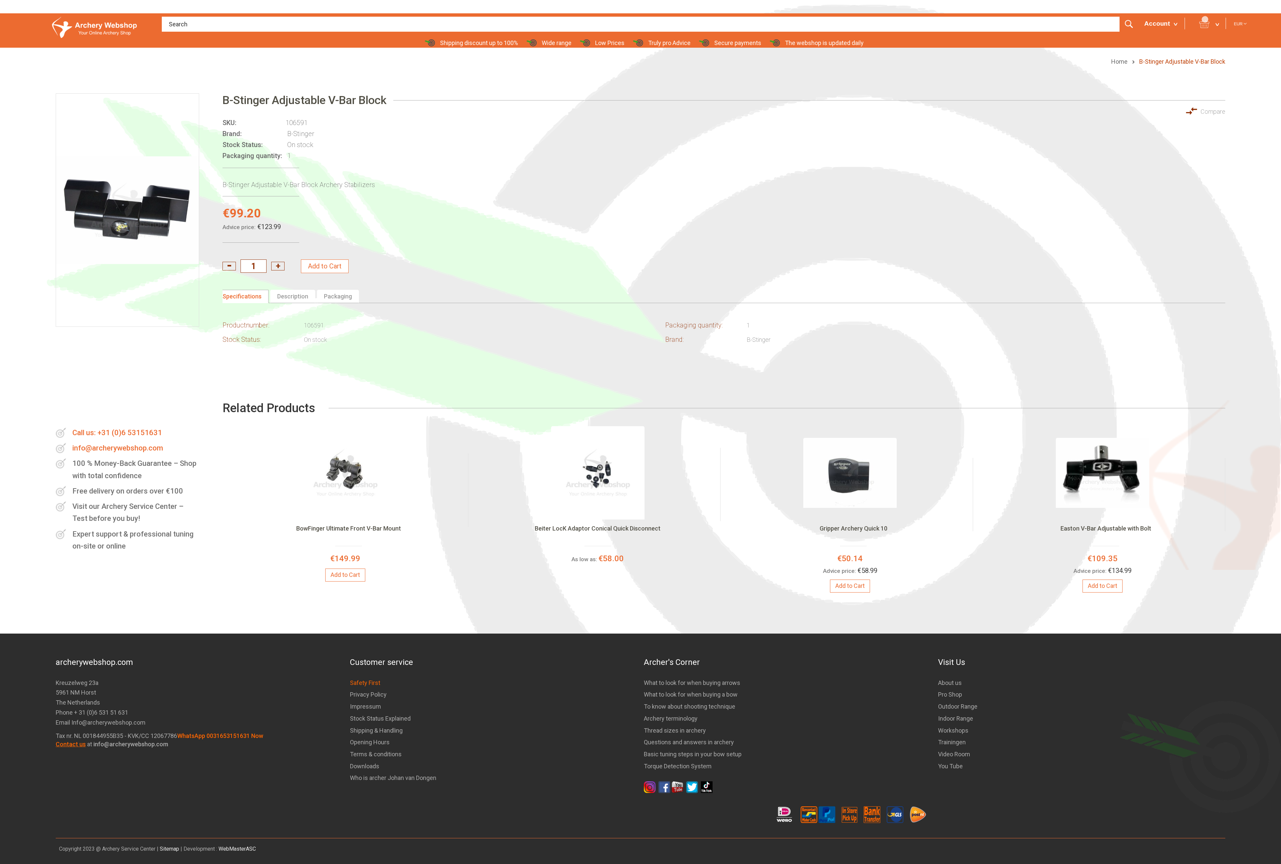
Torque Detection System (678, 766)
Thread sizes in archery (675, 730)
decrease (229, 266)
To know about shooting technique (689, 706)
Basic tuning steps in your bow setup (693, 754)
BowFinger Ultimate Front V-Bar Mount (348, 528)
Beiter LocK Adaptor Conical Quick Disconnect (598, 528)
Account (1157, 23)
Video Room (954, 754)
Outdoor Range (957, 706)
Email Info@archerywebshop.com (100, 722)
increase (278, 266)
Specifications (242, 296)
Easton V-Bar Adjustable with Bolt (1105, 528)
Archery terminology (671, 718)
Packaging (338, 296)
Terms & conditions (376, 754)
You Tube (950, 766)
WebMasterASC (237, 849)
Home (1120, 61)
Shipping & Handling (376, 730)
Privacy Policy (368, 694)
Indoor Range (955, 718)
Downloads (364, 766)
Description (292, 296)
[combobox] (650, 24)
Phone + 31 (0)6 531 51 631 (92, 712)
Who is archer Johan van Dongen (393, 777)
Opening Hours (370, 742)
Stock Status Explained (380, 718)
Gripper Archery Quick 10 (853, 528)
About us (950, 682)
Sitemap (169, 849)
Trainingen (952, 742)
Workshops (953, 730)
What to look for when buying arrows (692, 682)
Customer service (381, 662)
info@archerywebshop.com (117, 448)
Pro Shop (950, 694)
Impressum (365, 706)
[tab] (246, 296)
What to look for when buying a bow (691, 694)
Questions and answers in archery (689, 742)
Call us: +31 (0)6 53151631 (117, 432)
